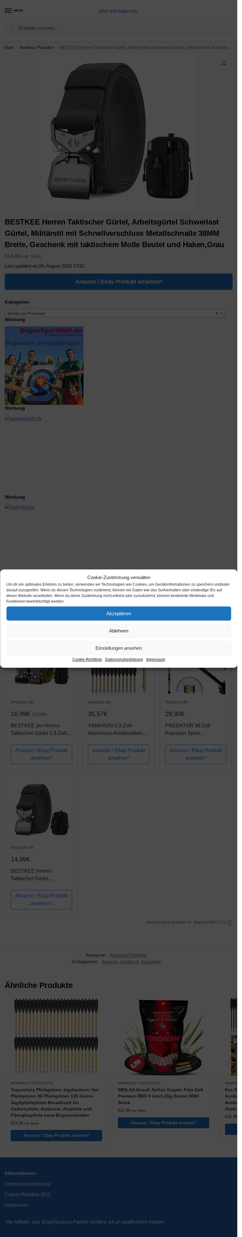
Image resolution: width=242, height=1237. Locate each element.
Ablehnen (118, 630)
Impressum (155, 659)
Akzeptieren (119, 613)
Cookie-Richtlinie (87, 659)
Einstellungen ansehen (118, 648)
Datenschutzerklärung (124, 659)
